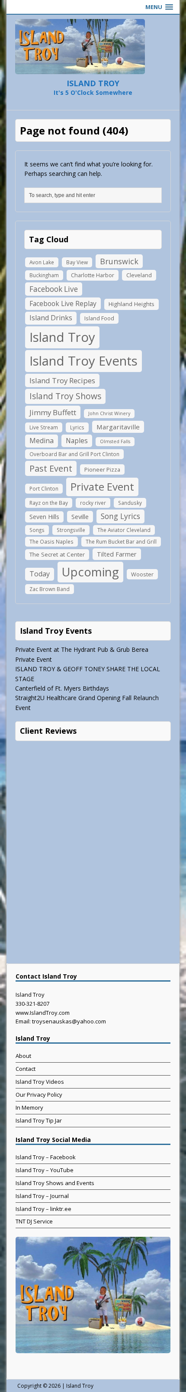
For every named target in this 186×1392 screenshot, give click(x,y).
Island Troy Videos (40, 1081)
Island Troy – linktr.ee (43, 1209)
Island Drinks (50, 317)
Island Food (99, 318)
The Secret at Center (57, 554)
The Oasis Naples (51, 541)
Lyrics (77, 427)
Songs (37, 529)
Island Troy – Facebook (46, 1157)
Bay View (77, 262)
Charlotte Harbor (92, 275)
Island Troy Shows (65, 396)
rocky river (93, 502)
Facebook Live (53, 289)
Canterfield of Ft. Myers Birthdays (62, 688)
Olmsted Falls (115, 441)
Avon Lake (41, 262)
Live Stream (43, 427)
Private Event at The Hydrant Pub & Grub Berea (81, 649)
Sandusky (130, 502)
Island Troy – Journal (42, 1196)
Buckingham (44, 275)
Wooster (142, 574)
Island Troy (62, 337)
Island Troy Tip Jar (39, 1120)
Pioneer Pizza (102, 469)
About (23, 1056)
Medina (41, 440)
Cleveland (139, 275)
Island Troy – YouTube (45, 1170)
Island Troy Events (83, 360)
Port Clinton (43, 488)
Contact (25, 1069)
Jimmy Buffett (52, 412)
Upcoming (90, 572)
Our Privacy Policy (39, 1094)
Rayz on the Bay (48, 502)
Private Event (102, 486)
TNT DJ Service (34, 1221)
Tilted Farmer (117, 554)
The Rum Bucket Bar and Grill (121, 541)
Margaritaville (118, 426)
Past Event (50, 468)
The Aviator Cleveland (124, 529)
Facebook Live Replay (62, 303)
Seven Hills (44, 517)
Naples (77, 440)
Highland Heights (131, 304)
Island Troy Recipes (62, 380)
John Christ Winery (109, 413)
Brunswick (119, 261)
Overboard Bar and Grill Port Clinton (74, 453)
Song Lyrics (120, 516)
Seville (80, 516)
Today (39, 574)
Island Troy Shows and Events (55, 1183)
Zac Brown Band (49, 588)
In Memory (29, 1107)
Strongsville (71, 529)
